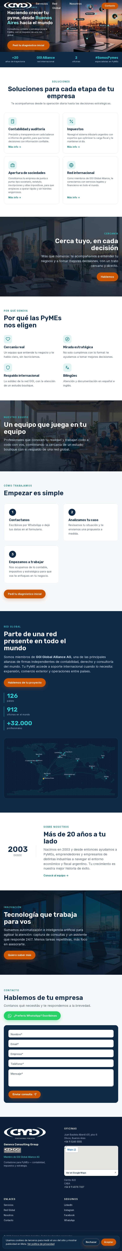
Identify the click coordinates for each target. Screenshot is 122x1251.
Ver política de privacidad (40, 1244)
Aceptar (108, 1242)
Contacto (110, 5)
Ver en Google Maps (91, 1173)
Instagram (69, 1210)
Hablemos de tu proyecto (25, 682)
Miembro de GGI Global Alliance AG (22, 1157)
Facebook (69, 1215)
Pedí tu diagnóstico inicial (28, 45)
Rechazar (91, 1242)
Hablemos (107, 276)
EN (95, 5)
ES (88, 5)
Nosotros (76, 3)
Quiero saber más (19, 955)
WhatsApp (69, 1220)
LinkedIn (68, 1205)
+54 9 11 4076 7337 (74, 1187)
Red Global (56, 6)
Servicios (42, 3)
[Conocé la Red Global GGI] (12, 1150)
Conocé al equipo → (56, 875)
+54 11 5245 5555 (73, 1141)
